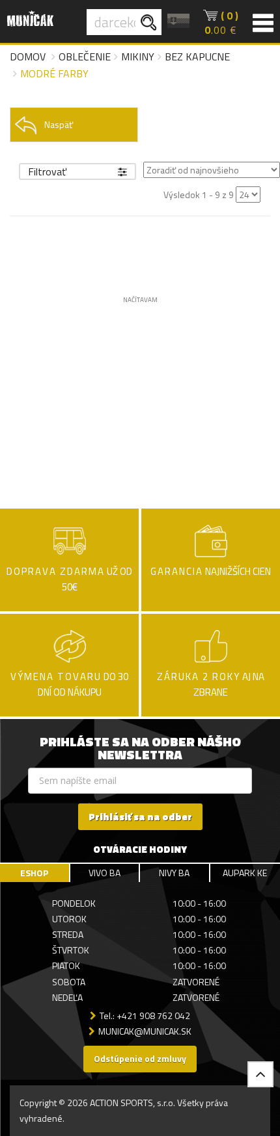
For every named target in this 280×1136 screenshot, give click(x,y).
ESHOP (34, 872)
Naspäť (58, 124)
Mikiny (137, 56)
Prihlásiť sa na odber (140, 816)
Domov (28, 56)
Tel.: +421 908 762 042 (145, 1015)
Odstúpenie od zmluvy (140, 1058)
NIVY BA (174, 872)
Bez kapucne (197, 56)
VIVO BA (104, 872)
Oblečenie (85, 56)
